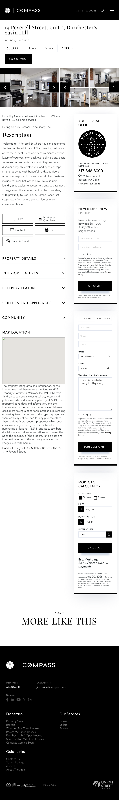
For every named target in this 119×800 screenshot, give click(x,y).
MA (26, 448)
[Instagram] (29, 700)
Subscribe (95, 286)
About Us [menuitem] (12, 766)
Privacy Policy (88, 459)
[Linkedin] (12, 700)
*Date (81, 351)
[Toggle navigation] (112, 10)
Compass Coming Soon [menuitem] (20, 742)
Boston (46, 448)
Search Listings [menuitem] (15, 762)
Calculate (95, 547)
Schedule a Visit (103, 319)
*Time (81, 363)
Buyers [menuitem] (63, 721)
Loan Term (84, 493)
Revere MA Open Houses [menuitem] (21, 732)
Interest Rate (85, 529)
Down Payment (86, 516)
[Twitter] (24, 700)
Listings (16, 448)
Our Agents (95, 184)
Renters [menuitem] (64, 728)
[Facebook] (7, 700)
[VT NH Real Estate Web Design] (103, 785)
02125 (57, 448)
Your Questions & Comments (92, 375)
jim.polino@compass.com (51, 687)
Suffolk (35, 448)
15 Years (101, 497)
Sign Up (80, 11)
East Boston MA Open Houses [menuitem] (24, 735)
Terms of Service (101, 459)
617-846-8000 (90, 170)
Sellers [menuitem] (63, 724)
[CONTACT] (18, 59)
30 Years (87, 497)
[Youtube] (18, 700)
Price (81, 504)
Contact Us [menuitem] (13, 759)
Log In (92, 11)
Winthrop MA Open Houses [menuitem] (22, 728)
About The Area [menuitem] (15, 769)
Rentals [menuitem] (10, 724)
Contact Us (83, 184)
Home (5, 448)
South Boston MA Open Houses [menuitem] (25, 739)
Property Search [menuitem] (15, 721)
